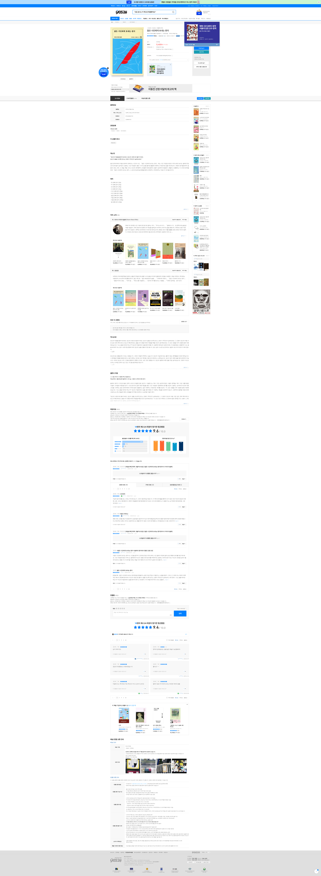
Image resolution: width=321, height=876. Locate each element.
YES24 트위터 (197, 852)
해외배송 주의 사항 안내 (201, 57)
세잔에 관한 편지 (117, 261)
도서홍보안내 (144, 852)
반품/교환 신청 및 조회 (137, 783)
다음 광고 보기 (210, 14)
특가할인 (198, 18)
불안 (201, 175)
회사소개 (112, 852)
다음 (127, 489)
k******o (141, 676)
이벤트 (130, 18)
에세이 (124, 22)
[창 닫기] (170, 64)
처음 (114, 489)
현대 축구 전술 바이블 (167, 308)
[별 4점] (118, 608)
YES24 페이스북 (195, 852)
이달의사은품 (192, 18)
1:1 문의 (144, 783)
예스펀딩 (154, 18)
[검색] (173, 12)
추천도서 (203, 18)
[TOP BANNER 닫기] (319, 2)
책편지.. (196, 277)
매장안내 (139, 18)
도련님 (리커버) (203, 134)
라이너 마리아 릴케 (151, 33)
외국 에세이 (132, 22)
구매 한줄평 (171, 640)
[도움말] (153, 47)
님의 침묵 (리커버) (204, 126)
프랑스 (159, 69)
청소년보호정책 (137, 852)
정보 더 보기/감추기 (157, 36)
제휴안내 (155, 852)
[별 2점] (116, 608)
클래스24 (159, 18)
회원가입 (192, 5)
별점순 (184, 489)
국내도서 (117, 22)
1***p (141, 693)
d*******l (123, 552)
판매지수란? (174, 36)
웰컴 (112, 22)
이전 (116, 489)
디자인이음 (165, 33)
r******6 (181, 693)
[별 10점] (124, 608)
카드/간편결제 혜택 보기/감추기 (172, 55)
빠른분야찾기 (115, 18)
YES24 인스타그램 (199, 852)
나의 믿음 (177, 308)
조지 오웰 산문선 (157, 725)
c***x (122, 572)
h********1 (180, 658)
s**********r (123, 468)
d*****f (124, 496)
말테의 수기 (178, 261)
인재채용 (117, 852)
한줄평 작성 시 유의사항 (185, 608)
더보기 (207, 106)
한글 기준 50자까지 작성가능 (121, 612)
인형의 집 (202, 143)
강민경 (158, 33)
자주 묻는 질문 (198, 862)
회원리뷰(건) (162, 36)
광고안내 (150, 852)
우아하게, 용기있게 (204, 235)
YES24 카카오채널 (193, 852)
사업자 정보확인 (155, 861)
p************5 (126, 516)
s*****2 (181, 676)
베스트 (122, 18)
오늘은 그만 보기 (189, 44)
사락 (149, 18)
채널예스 (145, 18)
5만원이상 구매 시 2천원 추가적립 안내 (172, 49)
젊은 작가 (178, 18)
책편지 (195, 261)
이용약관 (122, 852)
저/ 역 (154, 33)
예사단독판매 (184, 18)
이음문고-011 (160, 28)
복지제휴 (160, 852)
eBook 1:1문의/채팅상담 (203, 860)
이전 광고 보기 (208, 14)
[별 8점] (122, 608)
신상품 (126, 18)
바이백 (134, 18)
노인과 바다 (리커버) (204, 117)
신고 (136, 468)
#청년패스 (113, 142)
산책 (120, 725)
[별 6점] (120, 608)
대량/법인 (208, 18)
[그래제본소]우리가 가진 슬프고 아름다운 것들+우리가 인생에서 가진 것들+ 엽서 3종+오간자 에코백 (204, 247)
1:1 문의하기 (191, 862)
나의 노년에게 (203, 226)
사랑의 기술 (202, 184)
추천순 (180, 489)
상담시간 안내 (206, 862)
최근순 (175, 489)
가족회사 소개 (206, 852)
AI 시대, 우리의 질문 (155, 308)
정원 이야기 (165, 261)
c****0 (195, 258)
